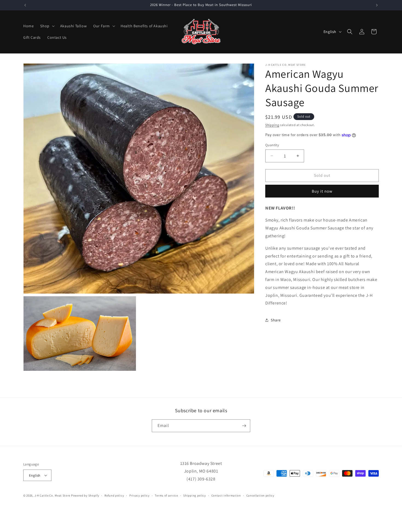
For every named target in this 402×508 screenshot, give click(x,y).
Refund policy (114, 495)
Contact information (226, 495)
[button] (47, 26)
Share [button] (276, 320)
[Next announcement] (377, 5)
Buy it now (322, 191)
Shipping (272, 125)
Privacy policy (139, 495)
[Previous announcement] (25, 5)
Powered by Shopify (85, 495)
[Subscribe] (244, 425)
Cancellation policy (260, 495)
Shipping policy (194, 495)
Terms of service (166, 495)
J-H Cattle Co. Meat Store (52, 495)
